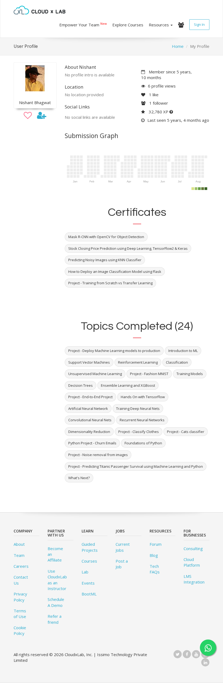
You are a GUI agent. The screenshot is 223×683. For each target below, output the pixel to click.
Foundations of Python (143, 443)
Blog (154, 555)
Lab (85, 572)
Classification (177, 362)
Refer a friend (54, 619)
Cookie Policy (20, 630)
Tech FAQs (155, 569)
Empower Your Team (83, 24)
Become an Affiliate (55, 554)
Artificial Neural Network (88, 408)
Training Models (189, 373)
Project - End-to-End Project (90, 396)
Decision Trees (80, 385)
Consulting (193, 548)
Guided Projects (90, 547)
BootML (89, 594)
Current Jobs (123, 547)
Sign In (199, 24)
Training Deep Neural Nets (138, 408)
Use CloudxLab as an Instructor (57, 579)
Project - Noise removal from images (98, 454)
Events (88, 583)
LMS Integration (194, 579)
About (19, 544)
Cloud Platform (192, 562)
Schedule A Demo (56, 602)
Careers (21, 566)
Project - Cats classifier (185, 431)
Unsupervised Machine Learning (95, 373)
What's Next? (79, 477)
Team (19, 555)
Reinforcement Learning (138, 362)
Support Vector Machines (89, 362)
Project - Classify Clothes (138, 431)
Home (178, 46)
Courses (89, 561)
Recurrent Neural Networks (142, 419)
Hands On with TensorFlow (143, 396)
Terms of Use (20, 613)
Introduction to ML (183, 350)
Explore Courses (127, 24)
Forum (156, 544)
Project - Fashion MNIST (149, 373)
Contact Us (21, 579)
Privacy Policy (20, 596)
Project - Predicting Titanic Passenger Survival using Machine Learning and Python (135, 466)
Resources (159, 24)
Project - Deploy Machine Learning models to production (114, 350)
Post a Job (122, 563)
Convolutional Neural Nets (90, 419)
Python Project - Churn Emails (92, 443)
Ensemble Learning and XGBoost (128, 385)
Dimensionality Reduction (89, 431)
